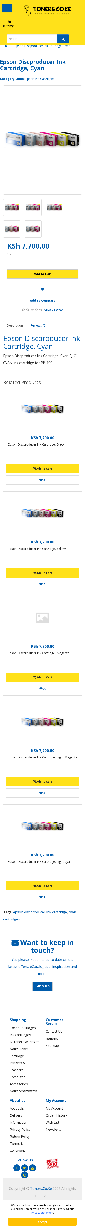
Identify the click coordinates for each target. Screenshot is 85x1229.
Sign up (42, 986)
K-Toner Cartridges (24, 1042)
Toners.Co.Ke (41, 1188)
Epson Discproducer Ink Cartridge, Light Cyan (39, 861)
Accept (42, 1222)
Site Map (52, 1045)
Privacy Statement (42, 1213)
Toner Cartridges (23, 1027)
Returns (52, 1038)
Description (15, 325)
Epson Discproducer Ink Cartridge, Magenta (38, 653)
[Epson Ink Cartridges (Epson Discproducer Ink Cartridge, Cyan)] (42, 140)
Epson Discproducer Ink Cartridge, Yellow (37, 549)
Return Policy (20, 1136)
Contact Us (54, 1031)
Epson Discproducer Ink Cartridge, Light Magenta (42, 757)
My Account (54, 1108)
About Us (17, 1108)
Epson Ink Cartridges (40, 79)
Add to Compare (42, 300)
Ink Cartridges (20, 1034)
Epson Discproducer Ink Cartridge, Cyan (42, 46)
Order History (56, 1115)
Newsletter (54, 1129)
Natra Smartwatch (23, 1091)
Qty (9, 254)
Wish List (52, 1122)
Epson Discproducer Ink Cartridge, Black (36, 444)
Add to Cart (42, 274)
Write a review (53, 309)
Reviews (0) (38, 325)
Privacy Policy (20, 1129)
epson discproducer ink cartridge (40, 912)
